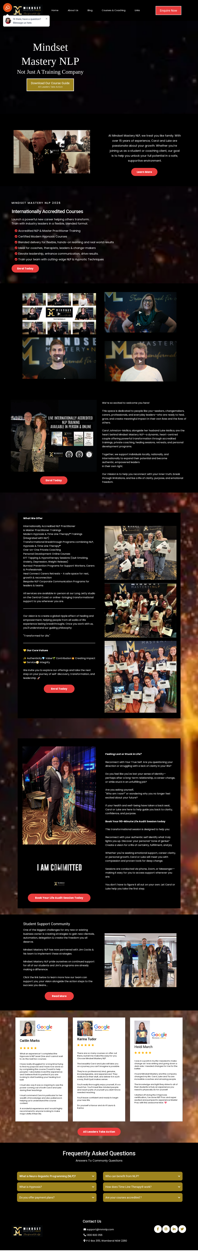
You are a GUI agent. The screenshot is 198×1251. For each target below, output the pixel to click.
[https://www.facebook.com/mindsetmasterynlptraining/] (158, 1229)
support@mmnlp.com (100, 1229)
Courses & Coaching (113, 10)
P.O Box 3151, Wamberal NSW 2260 (106, 1241)
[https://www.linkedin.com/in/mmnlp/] (174, 1229)
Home (55, 10)
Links (137, 10)
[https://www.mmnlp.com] (44, 1231)
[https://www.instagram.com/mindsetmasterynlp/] (166, 1229)
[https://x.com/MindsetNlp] (182, 1229)
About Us (73, 10)
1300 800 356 (94, 1235)
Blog (90, 10)
